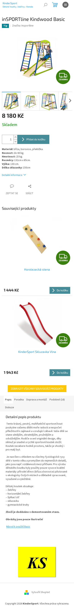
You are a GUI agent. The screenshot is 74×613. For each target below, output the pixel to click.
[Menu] (65, 5)
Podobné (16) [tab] (57, 400)
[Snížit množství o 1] (15, 141)
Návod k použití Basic (18, 527)
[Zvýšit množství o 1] (15, 137)
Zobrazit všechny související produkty (37, 388)
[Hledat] (45, 5)
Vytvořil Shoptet (40, 592)
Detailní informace (12, 175)
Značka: (23, 26)
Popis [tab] (8, 400)
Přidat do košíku (35, 139)
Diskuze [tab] (9, 407)
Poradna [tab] (19, 400)
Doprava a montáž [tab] (36, 400)
